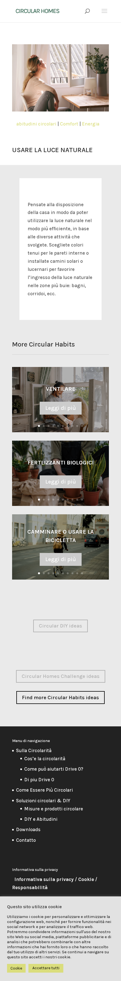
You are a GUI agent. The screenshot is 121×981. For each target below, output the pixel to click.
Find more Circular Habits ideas (60, 697)
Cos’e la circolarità (44, 758)
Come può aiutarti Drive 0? (53, 769)
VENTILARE (60, 389)
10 (82, 426)
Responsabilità (30, 887)
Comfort (69, 124)
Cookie (86, 879)
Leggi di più (60, 408)
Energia (90, 124)
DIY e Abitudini (40, 819)
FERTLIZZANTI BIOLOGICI (61, 462)
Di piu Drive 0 (39, 779)
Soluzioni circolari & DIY (43, 800)
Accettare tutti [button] (45, 968)
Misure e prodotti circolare (53, 809)
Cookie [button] (16, 968)
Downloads (28, 829)
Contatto (26, 840)
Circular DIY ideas (60, 626)
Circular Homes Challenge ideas (61, 676)
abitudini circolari (36, 124)
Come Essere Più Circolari (44, 790)
